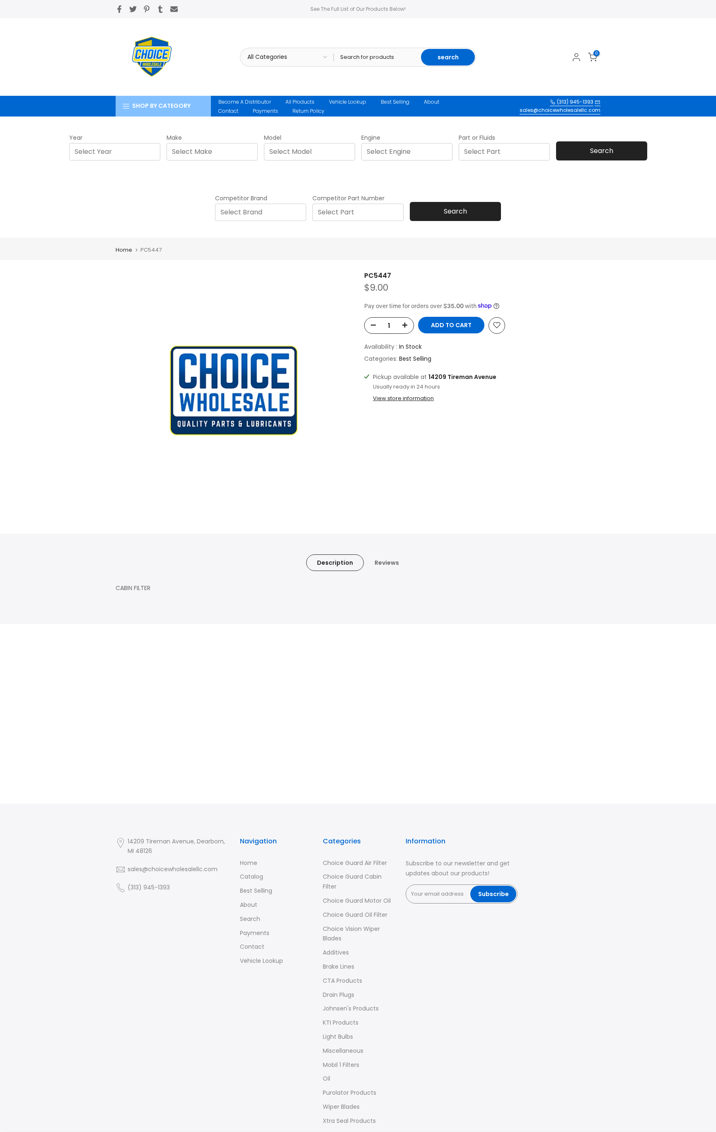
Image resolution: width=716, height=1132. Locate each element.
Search (601, 150)
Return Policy (308, 110)
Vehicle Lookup (347, 101)
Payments (265, 110)
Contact (228, 110)
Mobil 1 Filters (341, 1065)
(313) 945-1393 (574, 101)
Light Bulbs (338, 1036)
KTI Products (340, 1022)
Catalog (251, 876)
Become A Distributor (244, 101)
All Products (299, 101)
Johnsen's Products (351, 1008)
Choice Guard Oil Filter (355, 915)
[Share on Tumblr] (160, 9)
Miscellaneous (343, 1051)
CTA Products (342, 981)
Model (272, 138)
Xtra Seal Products (349, 1121)
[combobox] (117, 151)
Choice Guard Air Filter (355, 863)
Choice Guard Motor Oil (357, 900)
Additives (336, 952)
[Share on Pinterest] (146, 9)
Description (335, 562)
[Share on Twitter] (133, 9)
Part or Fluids (477, 138)
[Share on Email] (174, 9)
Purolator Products (349, 1092)
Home (124, 250)
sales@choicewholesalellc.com (560, 110)
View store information (403, 398)
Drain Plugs (338, 995)
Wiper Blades (341, 1107)
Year (75, 138)
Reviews (387, 562)
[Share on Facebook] (119, 9)
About (431, 101)
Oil (326, 1078)
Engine (370, 138)
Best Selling (395, 101)
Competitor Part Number (348, 198)
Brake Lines (338, 966)
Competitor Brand (241, 198)
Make (174, 138)
